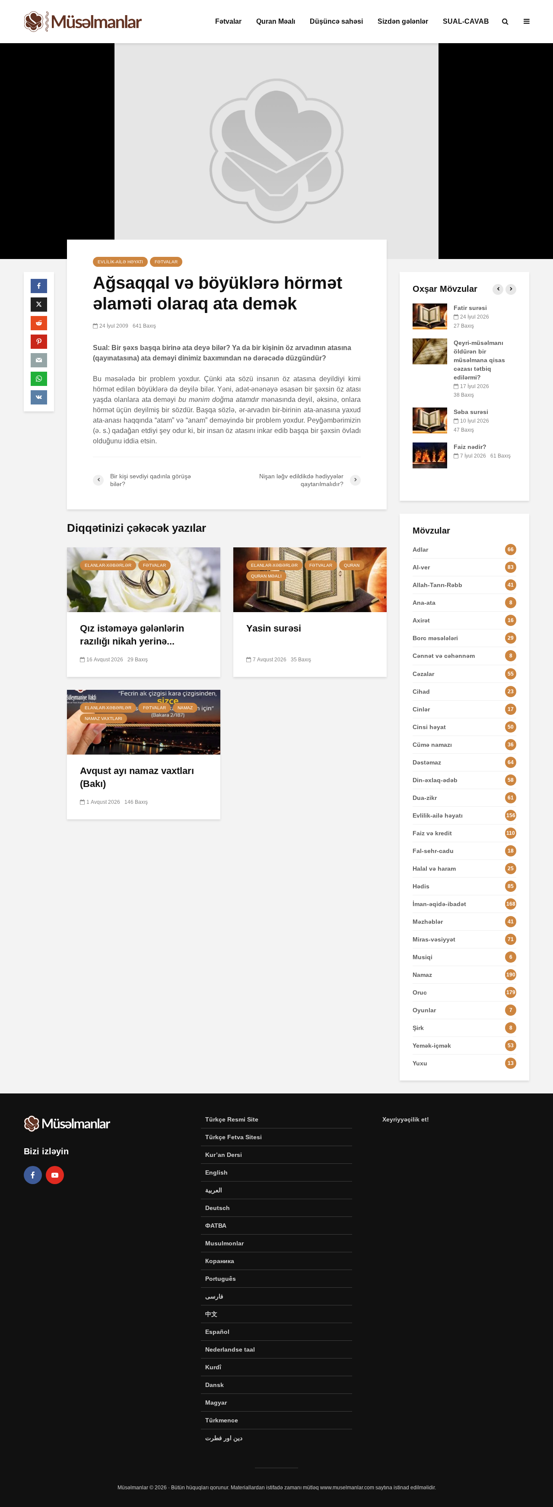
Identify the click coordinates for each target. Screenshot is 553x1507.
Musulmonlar (224, 1243)
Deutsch (217, 1207)
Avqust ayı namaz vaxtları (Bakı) (137, 777)
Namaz (185, 707)
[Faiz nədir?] (430, 454)
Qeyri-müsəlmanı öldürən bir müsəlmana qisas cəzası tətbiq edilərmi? (479, 360)
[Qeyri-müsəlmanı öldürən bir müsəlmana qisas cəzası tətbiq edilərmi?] (430, 350)
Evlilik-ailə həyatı (120, 261)
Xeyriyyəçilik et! (405, 1119)
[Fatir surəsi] (430, 316)
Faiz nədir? (470, 446)
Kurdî (213, 1367)
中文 (211, 1314)
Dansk (214, 1384)
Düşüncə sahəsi (336, 21)
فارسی (214, 1296)
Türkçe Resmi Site (231, 1119)
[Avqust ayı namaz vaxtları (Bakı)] (143, 721)
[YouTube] (55, 1175)
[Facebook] (33, 1175)
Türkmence (221, 1420)
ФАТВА (215, 1225)
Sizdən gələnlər (403, 21)
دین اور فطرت (223, 1437)
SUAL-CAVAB (466, 21)
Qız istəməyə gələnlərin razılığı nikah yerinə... (132, 635)
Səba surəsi (471, 411)
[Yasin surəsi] (310, 579)
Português (220, 1278)
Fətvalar (228, 21)
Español (217, 1331)
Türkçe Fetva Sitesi (233, 1137)
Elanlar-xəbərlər (108, 565)
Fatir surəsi (470, 307)
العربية (213, 1190)
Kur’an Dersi (223, 1154)
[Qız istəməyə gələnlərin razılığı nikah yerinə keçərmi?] (143, 579)
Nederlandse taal (230, 1349)
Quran (351, 565)
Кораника (219, 1260)
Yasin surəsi (273, 628)
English (216, 1172)
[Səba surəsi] (430, 420)
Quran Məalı (275, 21)
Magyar (216, 1402)
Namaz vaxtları (103, 718)
